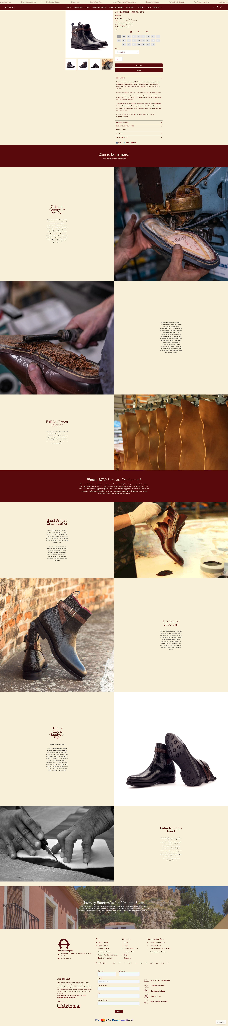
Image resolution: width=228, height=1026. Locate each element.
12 (143, 40)
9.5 (119, 40)
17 (153, 44)
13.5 (158, 40)
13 (153, 40)
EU (139, 32)
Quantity (117, 56)
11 (133, 40)
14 (123, 44)
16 (143, 44)
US (131, 32)
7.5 (143, 36)
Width (117, 49)
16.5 (148, 44)
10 (123, 40)
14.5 (129, 44)
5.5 (124, 36)
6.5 (133, 36)
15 (133, 44)
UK (147, 32)
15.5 (138, 44)
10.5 (129, 40)
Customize (138, 70)
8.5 (153, 36)
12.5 (148, 40)
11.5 (138, 40)
